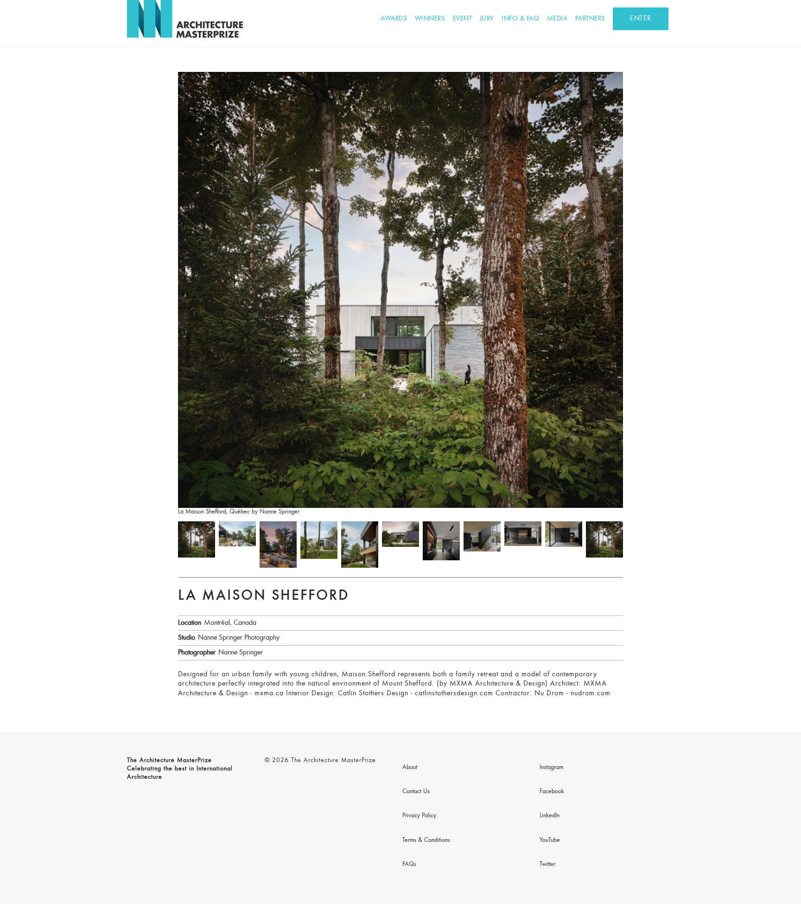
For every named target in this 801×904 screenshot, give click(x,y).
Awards (394, 18)
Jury (487, 18)
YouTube (550, 840)
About (409, 767)
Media (557, 18)
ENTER (640, 18)
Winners (430, 18)
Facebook (552, 792)
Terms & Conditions (426, 840)
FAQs (409, 864)
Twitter (547, 864)
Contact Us (416, 792)
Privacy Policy (419, 816)
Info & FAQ (520, 18)
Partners (590, 18)
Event (462, 18)
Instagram (551, 767)
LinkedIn (549, 816)
